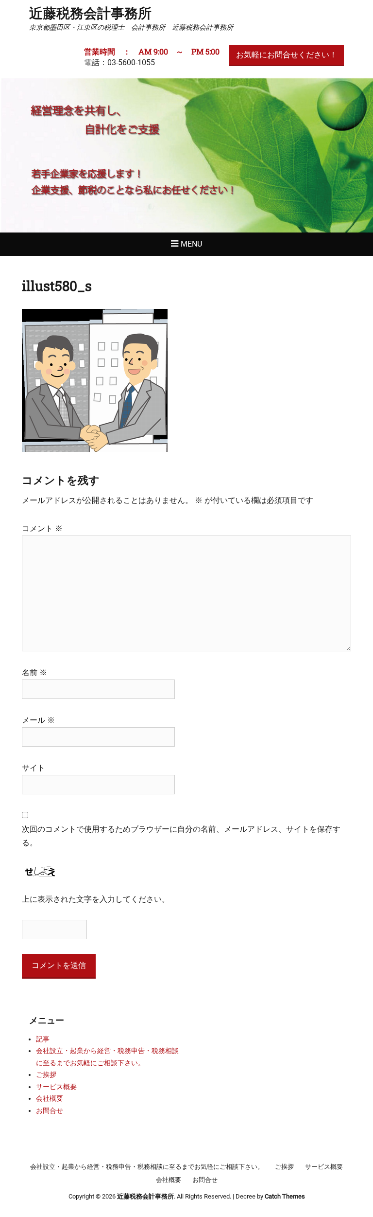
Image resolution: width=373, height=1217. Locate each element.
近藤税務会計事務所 (90, 13)
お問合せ (49, 1110)
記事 (43, 1039)
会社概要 (49, 1098)
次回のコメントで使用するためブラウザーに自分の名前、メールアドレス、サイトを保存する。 (181, 835)
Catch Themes (285, 1196)
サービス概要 (56, 1087)
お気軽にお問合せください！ (286, 54)
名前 (34, 672)
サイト (33, 767)
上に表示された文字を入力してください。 (96, 899)
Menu (191, 244)
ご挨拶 (46, 1074)
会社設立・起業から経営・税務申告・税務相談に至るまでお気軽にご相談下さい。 (147, 1166)
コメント (42, 528)
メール (38, 720)
